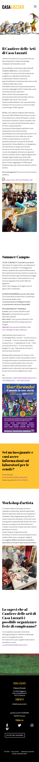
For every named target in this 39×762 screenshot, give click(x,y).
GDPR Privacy (19, 716)
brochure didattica (21, 480)
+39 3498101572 (8, 381)
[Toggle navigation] (35, 6)
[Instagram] (32, 726)
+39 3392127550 (23, 381)
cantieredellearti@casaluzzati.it (24, 378)
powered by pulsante (27, 751)
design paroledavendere (19, 753)
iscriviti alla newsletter (14, 735)
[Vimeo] (7, 729)
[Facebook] (7, 726)
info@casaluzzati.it (19, 704)
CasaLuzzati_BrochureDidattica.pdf (18, 180)
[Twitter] (19, 726)
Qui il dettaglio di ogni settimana (14, 330)
